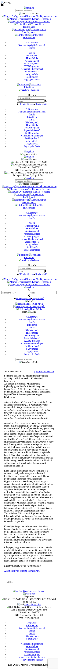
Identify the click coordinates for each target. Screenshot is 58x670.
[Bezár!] (29, 5)
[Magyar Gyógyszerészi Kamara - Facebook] (29, 19)
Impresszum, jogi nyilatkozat (32, 657)
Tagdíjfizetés (32, 143)
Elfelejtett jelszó (26, 104)
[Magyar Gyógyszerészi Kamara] (29, 591)
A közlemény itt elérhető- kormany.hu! (22, 571)
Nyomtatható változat (44, 371)
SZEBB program (32, 654)
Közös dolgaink (32, 127)
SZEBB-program (32, 133)
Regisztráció (41, 104)
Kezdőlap (32, 622)
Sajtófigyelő (32, 638)
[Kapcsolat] (29, 593)
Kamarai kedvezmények (32, 135)
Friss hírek (32, 117)
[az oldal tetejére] (29, 154)
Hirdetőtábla (32, 125)
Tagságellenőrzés (32, 146)
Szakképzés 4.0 (32, 138)
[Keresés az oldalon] (29, 13)
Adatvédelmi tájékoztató (32, 659)
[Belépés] (46, 101)
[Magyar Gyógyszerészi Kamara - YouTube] (29, 21)
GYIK (32, 119)
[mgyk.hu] (29, 8)
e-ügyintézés (32, 141)
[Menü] (29, 159)
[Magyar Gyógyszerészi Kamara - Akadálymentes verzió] (29, 16)
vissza (9, 581)
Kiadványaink (32, 122)
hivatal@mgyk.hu (32, 604)
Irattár (32, 114)
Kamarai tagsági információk (32, 111)
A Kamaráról (32, 109)
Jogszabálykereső (32, 130)
